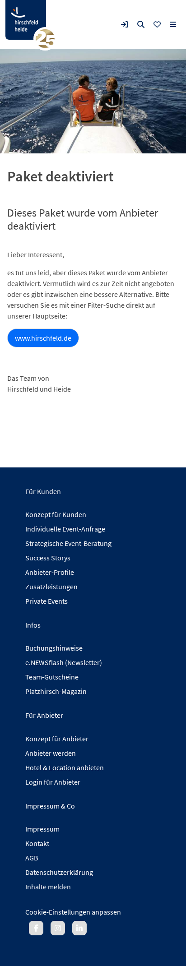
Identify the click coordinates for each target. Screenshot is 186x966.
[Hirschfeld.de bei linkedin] (79, 928)
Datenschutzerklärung (59, 872)
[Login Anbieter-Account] (124, 24)
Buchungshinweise (54, 647)
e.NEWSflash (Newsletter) (63, 662)
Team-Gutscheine (52, 676)
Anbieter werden (50, 753)
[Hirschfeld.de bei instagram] (58, 928)
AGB (31, 857)
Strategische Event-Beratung (68, 543)
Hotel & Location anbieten (64, 767)
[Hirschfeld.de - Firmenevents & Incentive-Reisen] (25, 20)
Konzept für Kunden (55, 514)
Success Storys (47, 557)
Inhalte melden (48, 886)
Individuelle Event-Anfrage (65, 528)
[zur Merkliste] (157, 24)
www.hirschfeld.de (43, 337)
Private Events (46, 600)
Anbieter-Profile (49, 572)
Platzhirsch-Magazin (56, 691)
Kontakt (37, 843)
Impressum (42, 828)
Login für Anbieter (52, 781)
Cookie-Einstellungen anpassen (73, 911)
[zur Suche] (140, 24)
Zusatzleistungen (51, 586)
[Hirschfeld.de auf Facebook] (36, 928)
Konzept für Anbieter (56, 738)
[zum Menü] (173, 24)
